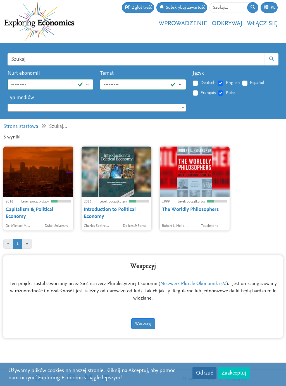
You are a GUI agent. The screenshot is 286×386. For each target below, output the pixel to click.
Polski (231, 93)
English (233, 83)
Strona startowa (20, 126)
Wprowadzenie (183, 23)
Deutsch (208, 83)
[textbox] (97, 108)
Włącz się (262, 23)
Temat (107, 73)
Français (208, 93)
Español (257, 83)
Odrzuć (204, 373)
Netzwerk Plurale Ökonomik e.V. (193, 283)
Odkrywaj (227, 23)
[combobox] (97, 108)
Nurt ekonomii (24, 73)
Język (198, 73)
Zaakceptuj (233, 373)
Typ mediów (21, 97)
